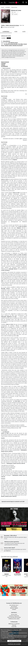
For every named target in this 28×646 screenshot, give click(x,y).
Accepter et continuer (14, 641)
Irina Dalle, (20, 44)
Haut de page (4, 96)
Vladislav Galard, (8, 45)
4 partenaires (10, 635)
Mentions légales (14, 608)
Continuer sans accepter (14, 644)
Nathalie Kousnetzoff (17, 45)
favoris (15, 14)
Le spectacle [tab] (6, 31)
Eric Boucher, (7, 44)
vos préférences (5, 637)
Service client (14, 614)
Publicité (14, 625)
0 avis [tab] (15, 31)
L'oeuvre (3, 64)
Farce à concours (5, 62)
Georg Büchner (6, 41)
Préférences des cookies (14, 618)
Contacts (14, 609)
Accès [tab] (23, 31)
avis (15, 12)
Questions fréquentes (14, 615)
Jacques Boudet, (14, 44)
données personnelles (16, 617)
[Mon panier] (26, 3)
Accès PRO (14, 626)
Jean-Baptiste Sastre (13, 42)
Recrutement (14, 606)
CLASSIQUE (3, 38)
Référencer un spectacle (14, 623)
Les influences (4, 66)
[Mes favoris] (23, 3)
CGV (8, 617)
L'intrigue (3, 63)
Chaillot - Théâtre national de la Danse (10, 25)
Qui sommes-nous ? (14, 605)
